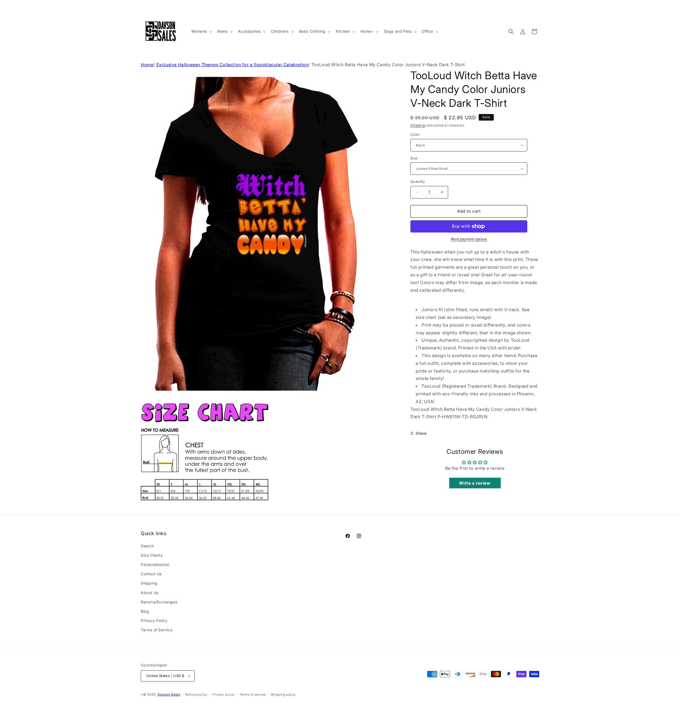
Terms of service (253, 694)
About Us (149, 592)
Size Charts (152, 555)
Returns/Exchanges (159, 602)
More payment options (469, 239)
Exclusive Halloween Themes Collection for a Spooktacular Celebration (232, 64)
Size (414, 158)
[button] (201, 31)
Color (415, 134)
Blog (145, 611)
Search (147, 546)
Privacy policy (223, 694)
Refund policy (196, 694)
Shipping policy (283, 694)
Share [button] (421, 433)
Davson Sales (169, 694)
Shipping (417, 125)
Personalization (155, 564)
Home (147, 64)
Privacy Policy (154, 620)
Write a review (474, 483)
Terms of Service (157, 630)
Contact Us (151, 574)
